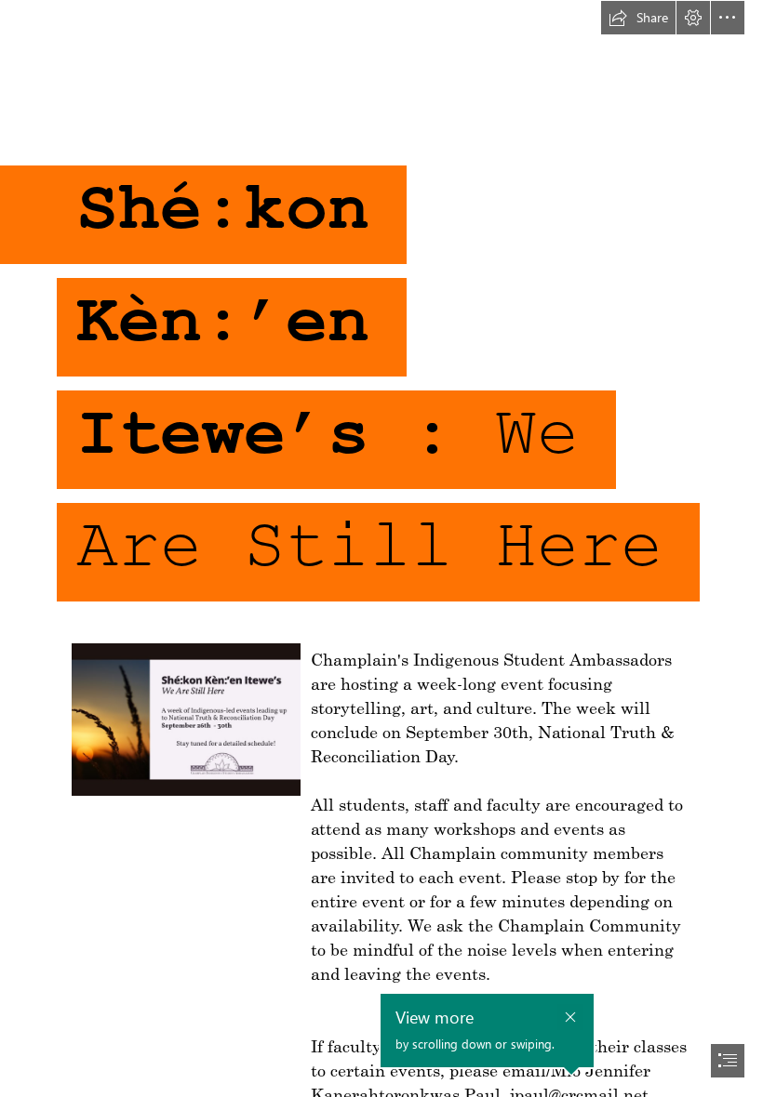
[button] (638, 17)
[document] (381, 548)
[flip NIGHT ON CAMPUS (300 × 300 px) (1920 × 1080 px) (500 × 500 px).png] (185, 718)
